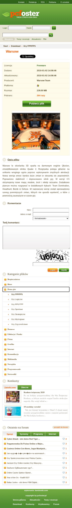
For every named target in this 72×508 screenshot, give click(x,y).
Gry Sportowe (17, 309)
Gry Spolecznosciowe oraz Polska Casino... (25, 458)
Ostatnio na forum (18, 427)
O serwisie (64, 2)
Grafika (11, 344)
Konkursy (13, 380)
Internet (11, 349)
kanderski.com (41, 490)
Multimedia (12, 359)
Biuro (10, 284)
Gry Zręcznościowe (19, 324)
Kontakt (21, 2)
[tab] (36, 279)
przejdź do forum (61, 427)
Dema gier (12, 289)
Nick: (29, 210)
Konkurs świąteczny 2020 (34, 392)
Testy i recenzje (51, 500)
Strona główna (19, 500)
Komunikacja (13, 354)
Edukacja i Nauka (15, 334)
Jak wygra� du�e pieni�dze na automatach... (26, 453)
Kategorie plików (18, 274)
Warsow (12, 51)
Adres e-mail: (25, 214)
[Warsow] (36, 132)
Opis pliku (13, 159)
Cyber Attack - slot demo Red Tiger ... (23, 439)
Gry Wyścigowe (17, 319)
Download (17, 504)
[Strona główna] (21, 14)
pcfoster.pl (42, 496)
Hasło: (29, 28)
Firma (10, 339)
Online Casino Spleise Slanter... (19, 473)
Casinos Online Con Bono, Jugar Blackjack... (26, 449)
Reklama (52, 2)
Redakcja (33, 2)
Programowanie (14, 369)
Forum (56, 504)
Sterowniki (12, 374)
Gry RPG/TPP (17, 304)
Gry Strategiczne (18, 314)
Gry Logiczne (16, 299)
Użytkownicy (44, 504)
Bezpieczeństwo (14, 279)
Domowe (11, 329)
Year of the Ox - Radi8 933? (18, 478)
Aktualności (35, 500)
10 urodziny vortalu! (32, 407)
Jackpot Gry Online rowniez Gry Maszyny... (25, 463)
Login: (5, 28)
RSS (43, 2)
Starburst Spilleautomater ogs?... (20, 468)
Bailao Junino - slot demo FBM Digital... (22, 482)
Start (5, 46)
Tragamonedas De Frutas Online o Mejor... (25, 444)
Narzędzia (12, 364)
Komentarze (14, 203)
